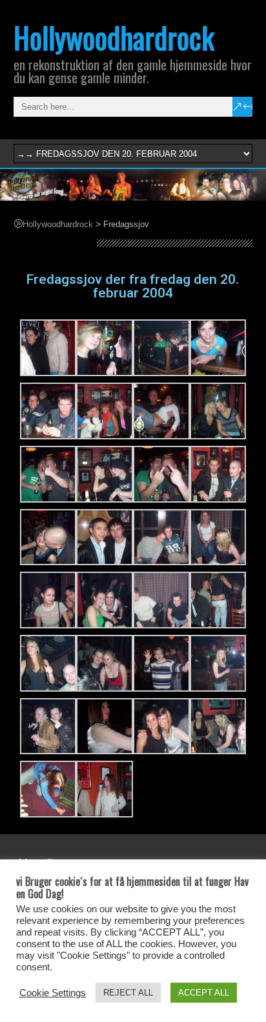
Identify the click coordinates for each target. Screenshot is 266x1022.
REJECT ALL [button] (128, 992)
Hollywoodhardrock (114, 37)
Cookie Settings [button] (52, 993)
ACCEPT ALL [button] (203, 992)
